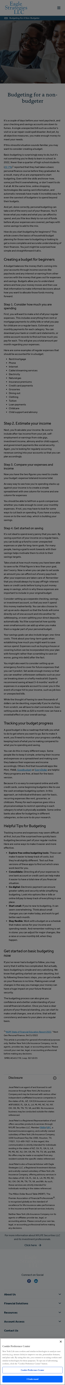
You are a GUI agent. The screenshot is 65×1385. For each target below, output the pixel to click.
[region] (32, 1361)
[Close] (60, 1341)
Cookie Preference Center (32, 1370)
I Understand (32, 1379)
